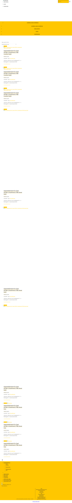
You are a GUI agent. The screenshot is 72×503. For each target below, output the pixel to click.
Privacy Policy (41, 492)
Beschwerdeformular (7, 480)
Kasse (5, 4)
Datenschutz (8, 467)
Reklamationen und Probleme (41, 498)
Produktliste (6, 477)
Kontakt (7, 464)
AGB (41, 493)
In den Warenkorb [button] (7, 301)
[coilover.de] (5, 0)
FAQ (6, 470)
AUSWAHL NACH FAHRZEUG (32, 22)
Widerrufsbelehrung (41, 494)
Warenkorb (6, 6)
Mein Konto (37, 28)
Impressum (41, 491)
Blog (41, 488)
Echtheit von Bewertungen (41, 497)
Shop (7, 463)
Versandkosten (12, 58)
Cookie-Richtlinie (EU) (41, 490)
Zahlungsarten (41, 496)
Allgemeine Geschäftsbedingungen (41, 489)
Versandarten (41, 495)
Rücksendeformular (7, 481)
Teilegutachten (8, 469)
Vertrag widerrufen (36, 501)
